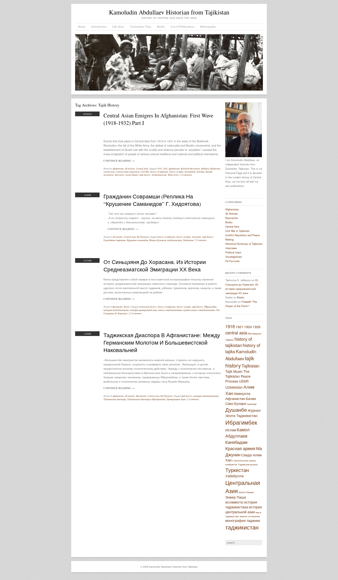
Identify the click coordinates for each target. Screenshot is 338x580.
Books (161, 26)
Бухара (240, 403)
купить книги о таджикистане (199, 310)
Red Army (119, 174)
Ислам (230, 429)
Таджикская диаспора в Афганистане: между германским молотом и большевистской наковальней (161, 342)
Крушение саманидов (137, 240)
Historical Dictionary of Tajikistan (243, 244)
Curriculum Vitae (140, 26)
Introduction (98, 26)
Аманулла (242, 393)
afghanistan (174, 168)
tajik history (144, 174)
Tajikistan (250, 365)
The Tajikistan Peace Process (238, 376)
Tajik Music (234, 371)
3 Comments (186, 174)
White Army (173, 174)
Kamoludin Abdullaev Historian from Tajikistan (169, 12)
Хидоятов (188, 240)
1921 (239, 326)
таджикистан (174, 240)
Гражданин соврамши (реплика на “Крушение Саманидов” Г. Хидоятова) (152, 200)
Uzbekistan (234, 387)
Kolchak (200, 171)
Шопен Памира (246, 492)
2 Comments (193, 399)
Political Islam (233, 252)
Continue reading (119, 160)
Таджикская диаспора (114, 399)
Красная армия (240, 448)
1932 (165, 168)
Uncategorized (233, 256)
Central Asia (142, 168)
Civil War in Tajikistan (237, 231)
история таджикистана (116, 310)
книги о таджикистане (170, 310)
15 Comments (135, 313)
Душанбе (236, 409)
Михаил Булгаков (157, 240)
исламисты (234, 502)
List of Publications (182, 26)
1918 (159, 168)
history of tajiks (176, 171)
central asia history (147, 306)
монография (235, 520)
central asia (108, 171)
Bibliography (208, 26)
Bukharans (215, 168)
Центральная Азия (176, 399)
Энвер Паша (235, 497)
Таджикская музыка (248, 464)
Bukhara (205, 168)
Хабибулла (234, 475)
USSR (244, 381)
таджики (253, 520)
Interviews (231, 248)
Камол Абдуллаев (237, 432)
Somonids (196, 236)
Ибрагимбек (210, 306)
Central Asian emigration (127, 171)
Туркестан (237, 469)
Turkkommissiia (159, 174)
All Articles (130, 168)
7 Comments (201, 240)
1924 (248, 326)
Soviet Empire (131, 174)
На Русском (142, 236)
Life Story (118, 26)
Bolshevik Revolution (190, 168)
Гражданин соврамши (114, 240)
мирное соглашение (250, 516)
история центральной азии (143, 310)
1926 (257, 326)
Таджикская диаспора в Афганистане (146, 399)
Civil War (144, 171)
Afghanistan (118, 168)
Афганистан (235, 398)
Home (81, 26)
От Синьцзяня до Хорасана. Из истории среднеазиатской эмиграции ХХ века (154, 265)
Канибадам (236, 442)
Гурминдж (251, 404)
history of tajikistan (159, 171)
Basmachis (117, 306)
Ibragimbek (190, 171)
